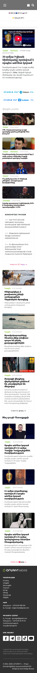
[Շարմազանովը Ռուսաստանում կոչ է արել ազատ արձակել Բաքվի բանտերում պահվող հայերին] (18, 143)
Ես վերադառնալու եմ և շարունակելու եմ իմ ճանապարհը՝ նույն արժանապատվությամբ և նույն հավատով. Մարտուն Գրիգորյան (18, 249)
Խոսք (5, 590)
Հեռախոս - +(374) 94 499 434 (14, 605)
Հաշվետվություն (10, 625)
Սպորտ (5, 127)
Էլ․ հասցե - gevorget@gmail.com (15, 618)
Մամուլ (6, 580)
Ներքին (5, 151)
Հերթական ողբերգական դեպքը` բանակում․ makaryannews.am (17, 235)
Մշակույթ (7, 595)
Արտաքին (6, 200)
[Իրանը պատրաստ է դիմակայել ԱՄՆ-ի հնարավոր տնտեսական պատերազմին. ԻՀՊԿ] (18, 192)
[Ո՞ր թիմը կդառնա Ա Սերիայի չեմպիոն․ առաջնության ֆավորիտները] (18, 168)
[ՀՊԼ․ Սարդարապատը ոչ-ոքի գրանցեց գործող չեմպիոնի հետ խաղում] (18, 119)
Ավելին (5, 597)
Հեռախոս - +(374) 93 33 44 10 (14, 621)
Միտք (5, 592)
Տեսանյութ (14, 151)
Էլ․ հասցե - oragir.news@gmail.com (16, 608)
